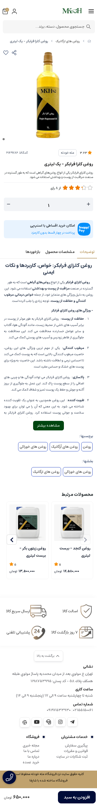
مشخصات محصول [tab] (59, 252)
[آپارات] (25, 722)
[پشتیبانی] (48, 722)
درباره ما (33, 756)
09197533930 (59, 710)
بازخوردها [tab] (33, 252)
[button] (11, 539)
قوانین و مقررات (76, 751)
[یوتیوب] (37, 722)
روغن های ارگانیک (68, 41)
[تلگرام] (72, 722)
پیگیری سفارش (76, 745)
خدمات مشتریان (74, 737)
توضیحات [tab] (87, 252)
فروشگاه (32, 737)
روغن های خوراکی (33, 447)
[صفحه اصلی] (89, 41)
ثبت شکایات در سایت (72, 756)
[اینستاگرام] (60, 722)
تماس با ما (31, 751)
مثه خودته (67, 152)
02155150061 (83, 710)
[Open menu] (91, 11)
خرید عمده (31, 762)
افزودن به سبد (77, 797)
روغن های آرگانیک (64, 447)
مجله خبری (31, 745)
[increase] (88, 204)
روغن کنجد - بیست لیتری (74, 551)
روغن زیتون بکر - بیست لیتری (32, 551)
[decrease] (8, 204)
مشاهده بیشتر (48, 425)
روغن (87, 447)
